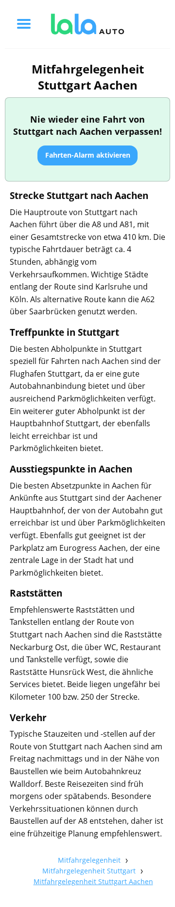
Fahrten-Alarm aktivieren (87, 155)
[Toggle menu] (24, 24)
